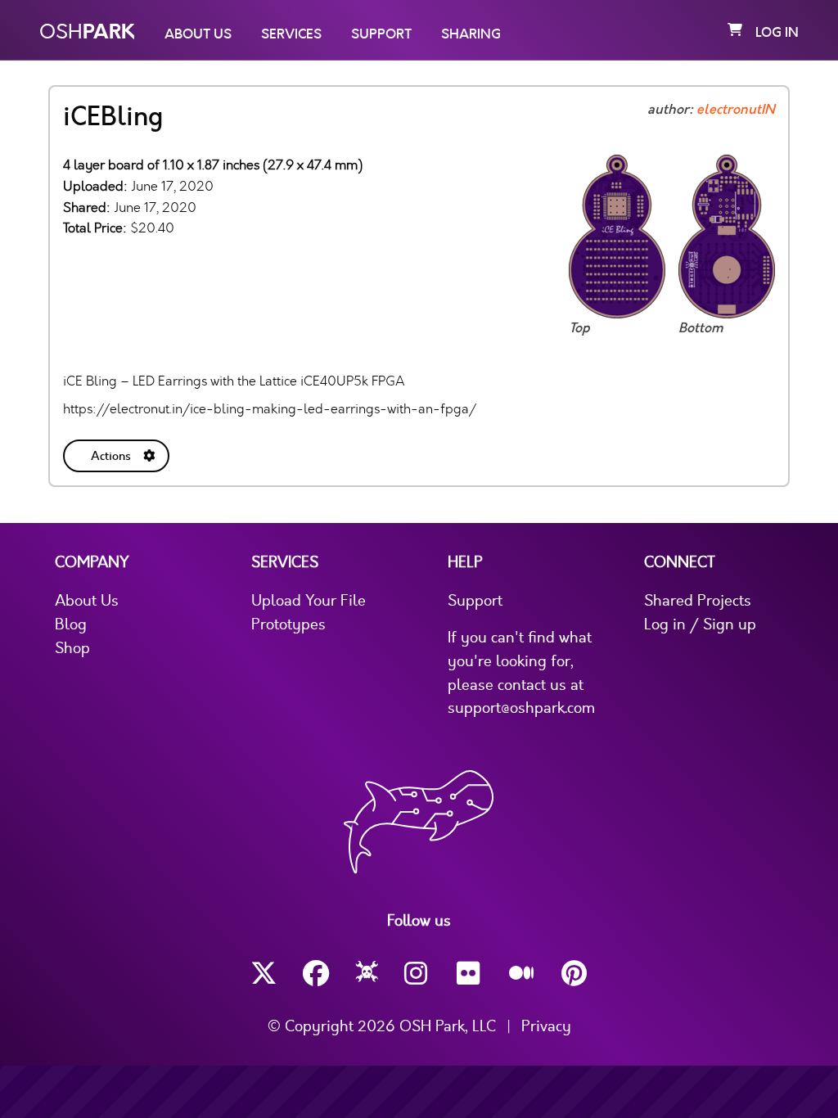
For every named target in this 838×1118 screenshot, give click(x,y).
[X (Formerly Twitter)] (263, 973)
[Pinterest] (574, 973)
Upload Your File (308, 601)
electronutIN (735, 110)
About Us (198, 34)
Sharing (471, 34)
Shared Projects (697, 601)
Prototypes (288, 624)
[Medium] (522, 974)
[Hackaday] (367, 974)
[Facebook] (316, 973)
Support (381, 34)
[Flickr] (470, 973)
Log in (777, 33)
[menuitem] (118, 453)
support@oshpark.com (521, 708)
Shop (72, 648)
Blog (71, 624)
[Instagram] (417, 973)
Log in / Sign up (700, 624)
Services (291, 34)
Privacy (546, 1026)
